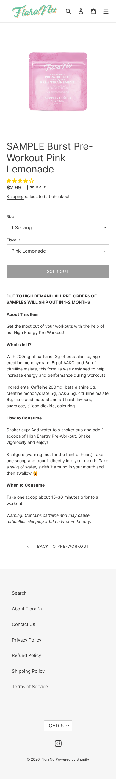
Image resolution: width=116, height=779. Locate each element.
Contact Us (23, 624)
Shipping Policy (28, 671)
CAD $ (56, 726)
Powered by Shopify (72, 759)
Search (19, 593)
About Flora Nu (27, 609)
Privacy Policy (26, 640)
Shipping (15, 196)
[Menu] (106, 11)
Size (10, 216)
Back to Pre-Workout (62, 546)
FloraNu (47, 759)
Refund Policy (26, 655)
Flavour (13, 240)
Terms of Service (30, 686)
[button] (21, 180)
